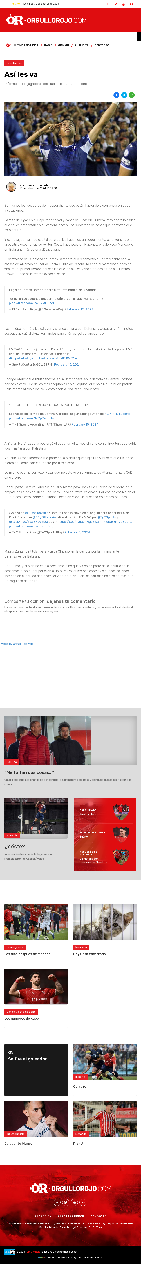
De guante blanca (18, 1144)
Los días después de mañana (27, 954)
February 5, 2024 (77, 532)
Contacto (102, 45)
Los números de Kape (21, 1018)
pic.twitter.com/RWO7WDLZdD (32, 303)
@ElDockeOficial (37, 513)
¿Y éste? (14, 846)
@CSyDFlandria (44, 517)
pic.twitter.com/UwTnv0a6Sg (31, 526)
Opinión (63, 45)
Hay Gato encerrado (89, 954)
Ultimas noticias (26, 45)
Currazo (79, 1087)
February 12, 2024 (79, 309)
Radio (48, 45)
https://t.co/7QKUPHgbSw (77, 522)
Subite (84, 836)
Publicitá (82, 45)
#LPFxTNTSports (117, 414)
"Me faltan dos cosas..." (29, 772)
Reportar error (71, 1216)
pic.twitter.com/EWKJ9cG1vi (55, 358)
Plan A (78, 1144)
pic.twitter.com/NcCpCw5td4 (31, 418)
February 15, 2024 (67, 364)
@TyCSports (107, 517)
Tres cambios (88, 814)
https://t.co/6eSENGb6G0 (28, 522)
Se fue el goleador (27, 1059)
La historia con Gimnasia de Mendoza (93, 860)
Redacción (43, 1216)
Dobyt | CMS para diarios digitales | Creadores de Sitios (75, 1257)
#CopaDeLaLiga (21, 358)
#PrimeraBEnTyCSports (115, 522)
